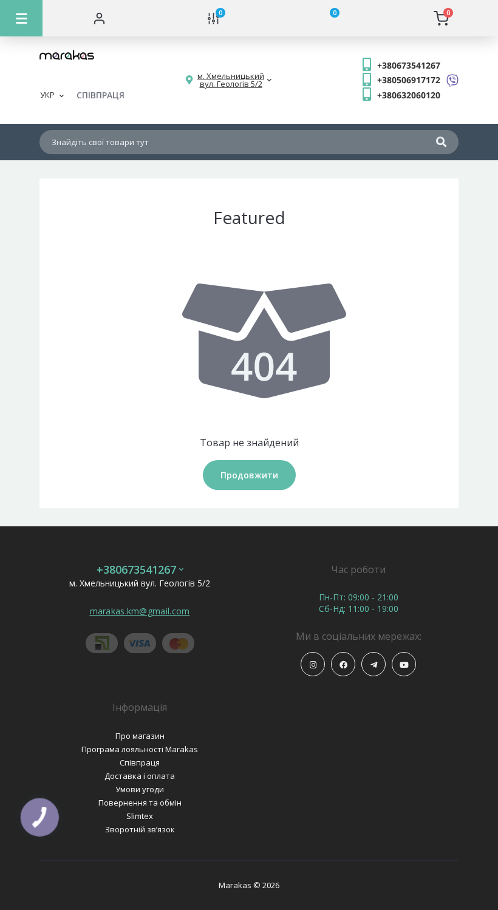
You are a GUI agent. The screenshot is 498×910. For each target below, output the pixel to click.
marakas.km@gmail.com (140, 611)
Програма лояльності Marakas (139, 749)
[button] (230, 80)
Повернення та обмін (140, 802)
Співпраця (140, 762)
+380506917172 (408, 80)
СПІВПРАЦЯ (100, 95)
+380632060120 (408, 95)
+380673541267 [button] (136, 570)
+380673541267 (408, 65)
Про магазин (140, 735)
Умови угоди (139, 789)
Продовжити (249, 475)
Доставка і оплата (139, 775)
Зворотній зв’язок (140, 829)
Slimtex (139, 815)
